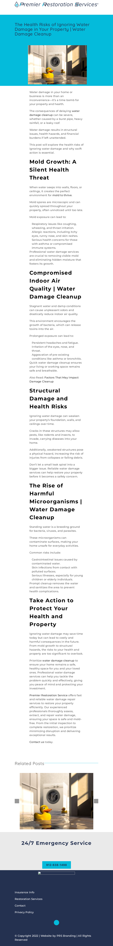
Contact (20, 905)
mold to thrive (62, 195)
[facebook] (56, 922)
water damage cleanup (58, 660)
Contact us (36, 742)
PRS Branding (66, 935)
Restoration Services (28, 899)
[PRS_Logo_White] (56, 873)
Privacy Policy (24, 912)
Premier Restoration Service (48, 695)
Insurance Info (24, 892)
